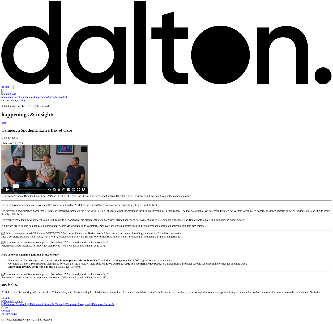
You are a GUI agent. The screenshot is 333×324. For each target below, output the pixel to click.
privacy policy (17, 100)
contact (63, 97)
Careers (5, 307)
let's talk (5, 86)
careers (5, 100)
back (4, 122)
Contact (5, 310)
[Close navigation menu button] (2, 90)
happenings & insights (46, 97)
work (18, 97)
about (11, 97)
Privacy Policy (9, 313)
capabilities (27, 97)
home (4, 97)
